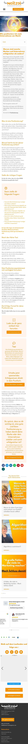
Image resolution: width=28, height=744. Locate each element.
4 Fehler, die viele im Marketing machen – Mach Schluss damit (12, 583)
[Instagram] (11, 652)
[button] (24, 42)
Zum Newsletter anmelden (14, 384)
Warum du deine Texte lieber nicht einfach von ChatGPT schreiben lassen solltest (13, 509)
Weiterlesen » (6, 515)
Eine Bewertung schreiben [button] (16, 607)
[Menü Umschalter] (4, 9)
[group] (14, 668)
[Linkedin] (21, 652)
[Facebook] (7, 652)
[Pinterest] (16, 652)
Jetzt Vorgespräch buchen (14, 457)
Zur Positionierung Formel (14, 332)
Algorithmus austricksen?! (12, 546)
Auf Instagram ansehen (15, 683)
